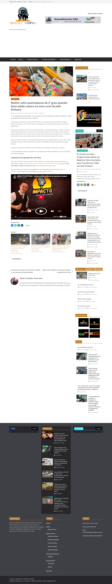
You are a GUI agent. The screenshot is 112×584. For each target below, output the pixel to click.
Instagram (42, 163)
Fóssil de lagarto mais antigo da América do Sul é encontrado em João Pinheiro (61, 450)
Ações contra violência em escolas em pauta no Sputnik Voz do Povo (56, 271)
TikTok (48, 163)
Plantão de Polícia (53, 536)
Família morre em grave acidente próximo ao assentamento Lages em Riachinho (40, 246)
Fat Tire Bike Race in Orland (85, 285)
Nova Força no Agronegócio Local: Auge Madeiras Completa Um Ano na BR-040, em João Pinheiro (94, 255)
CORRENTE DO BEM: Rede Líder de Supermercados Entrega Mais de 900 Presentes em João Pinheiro (94, 204)
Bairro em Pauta (52, 546)
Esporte (50, 567)
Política (13, 59)
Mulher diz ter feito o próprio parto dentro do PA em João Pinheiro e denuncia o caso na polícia (60, 487)
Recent (90, 269)
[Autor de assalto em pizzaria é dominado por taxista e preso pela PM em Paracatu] (47, 463)
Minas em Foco (52, 529)
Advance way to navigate (84, 299)
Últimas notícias (32, 59)
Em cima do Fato (15, 99)
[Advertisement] (56, 45)
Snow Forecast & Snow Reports (86, 292)
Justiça (20, 59)
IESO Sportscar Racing (84, 306)
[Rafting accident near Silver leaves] (81, 275)
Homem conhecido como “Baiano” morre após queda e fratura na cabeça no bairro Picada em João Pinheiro (94, 81)
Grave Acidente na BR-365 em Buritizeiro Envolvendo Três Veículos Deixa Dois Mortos (61, 474)
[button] (23, 59)
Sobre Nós (78, 59)
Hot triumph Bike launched (85, 347)
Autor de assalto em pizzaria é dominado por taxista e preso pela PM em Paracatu (61, 462)
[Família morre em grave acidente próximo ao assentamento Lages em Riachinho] (40, 239)
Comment (99, 269)
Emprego (50, 556)
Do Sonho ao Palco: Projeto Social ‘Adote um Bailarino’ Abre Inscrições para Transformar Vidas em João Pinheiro (89, 160)
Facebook (34, 163)
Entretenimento (65, 59)
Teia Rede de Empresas (49, 59)
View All (99, 130)
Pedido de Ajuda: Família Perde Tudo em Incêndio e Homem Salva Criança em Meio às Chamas (61, 246)
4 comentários (92, 212)
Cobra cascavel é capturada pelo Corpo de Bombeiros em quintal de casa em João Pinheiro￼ (94, 358)
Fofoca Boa (51, 563)
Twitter (27, 163)
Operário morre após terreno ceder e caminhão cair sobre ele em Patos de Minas (25, 271)
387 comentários (91, 301)
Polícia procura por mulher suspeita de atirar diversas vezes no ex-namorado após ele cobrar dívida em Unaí (61, 437)
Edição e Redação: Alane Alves (27, 113)
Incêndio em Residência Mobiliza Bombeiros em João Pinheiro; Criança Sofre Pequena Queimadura (20, 247)
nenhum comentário (94, 89)
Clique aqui (49, 171)
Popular (80, 269)
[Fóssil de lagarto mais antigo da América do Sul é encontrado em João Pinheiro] (47, 451)
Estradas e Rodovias (53, 539)
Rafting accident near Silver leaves (94, 274)
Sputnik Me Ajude (53, 550)
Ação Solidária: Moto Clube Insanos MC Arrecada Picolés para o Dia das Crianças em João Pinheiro (94, 220)
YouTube (55, 163)
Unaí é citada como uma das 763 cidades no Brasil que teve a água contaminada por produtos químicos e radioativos (89, 387)
